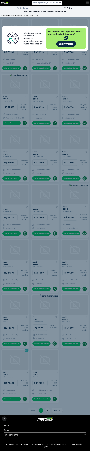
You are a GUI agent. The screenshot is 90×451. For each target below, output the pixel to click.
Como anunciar (76, 444)
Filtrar (70, 8)
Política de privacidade (57, 444)
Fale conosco (39, 444)
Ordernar (24, 8)
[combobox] (47, 3)
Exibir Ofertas (66, 44)
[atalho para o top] (4, 418)
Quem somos (13, 444)
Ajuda (45, 447)
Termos (26, 444)
